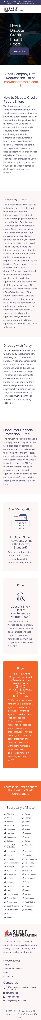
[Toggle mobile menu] (36, 10)
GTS (20, 1017)
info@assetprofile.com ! (20, 83)
